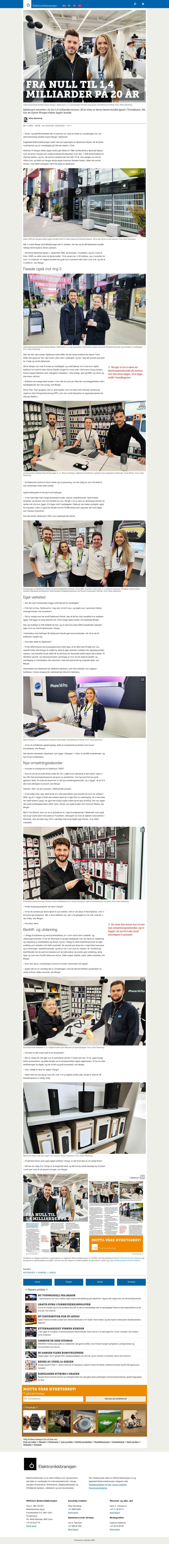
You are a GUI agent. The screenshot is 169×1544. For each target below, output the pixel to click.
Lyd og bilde (67, 1442)
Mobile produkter (83, 1442)
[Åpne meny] (143, 4)
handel (42, 1273)
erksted (27, 1445)
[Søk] (135, 4)
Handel (42, 1442)
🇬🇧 (64, 6)
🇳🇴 (80, 6)
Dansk (100, 1282)
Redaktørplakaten (96, 1485)
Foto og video (29, 1442)
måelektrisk (118, 1442)
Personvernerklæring (98, 1488)
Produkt (38, 1445)
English (69, 1282)
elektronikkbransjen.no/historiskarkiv (124, 1260)
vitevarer (54, 1442)
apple (52, 1273)
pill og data (133, 1442)
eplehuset (29, 1273)
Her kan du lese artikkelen (131, 1258)
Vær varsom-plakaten (117, 1485)
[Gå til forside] (39, 4)
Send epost (31, 1526)
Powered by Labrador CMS (84, 1540)
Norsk (37, 1282)
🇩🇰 (74, 6)
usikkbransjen (103, 1442)
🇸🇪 (69, 6)
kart (42, 1510)
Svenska (131, 1282)
